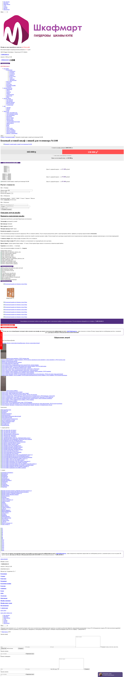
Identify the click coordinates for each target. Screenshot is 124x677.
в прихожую (12, 71)
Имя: (2, 204)
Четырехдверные (10, 102)
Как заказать (6, 1)
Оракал (8, 93)
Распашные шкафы (11, 85)
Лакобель (8, 92)
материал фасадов (7, 88)
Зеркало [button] (9, 340)
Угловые (8, 82)
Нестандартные (10, 103)
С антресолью (9, 104)
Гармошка (8, 86)
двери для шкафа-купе (11, 112)
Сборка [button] (19, 219)
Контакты (5, 3)
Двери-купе (6, 111)
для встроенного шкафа (12, 114)
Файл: (2, 199)
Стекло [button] (5, 340)
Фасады (5, 8)
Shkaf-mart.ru (5, 631)
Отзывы (5, 7)
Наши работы (6, 4)
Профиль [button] (3, 250)
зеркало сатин (9, 119)
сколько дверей (7, 98)
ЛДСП (8, 90)
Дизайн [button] (13, 340)
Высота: (3, 191)
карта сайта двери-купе (6, 613)
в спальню (11, 72)
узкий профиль (10, 123)
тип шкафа (6, 68)
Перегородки (4, 598)
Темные (8, 108)
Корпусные (9, 81)
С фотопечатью (10, 94)
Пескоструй (9, 95)
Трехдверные (9, 101)
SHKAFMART (4, 559)
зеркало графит (10, 117)
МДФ (7, 125)
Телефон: (3, 206)
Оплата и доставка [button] (13, 219)
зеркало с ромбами (10, 130)
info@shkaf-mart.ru (72, 331)
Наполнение (6, 9)
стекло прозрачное (10, 132)
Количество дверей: (5, 193)
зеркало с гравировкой (11, 133)
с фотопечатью (12, 80)
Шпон (7, 97)
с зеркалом (11, 79)
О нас (4, 5)
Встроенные (9, 70)
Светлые (8, 107)
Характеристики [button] (5, 219)
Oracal (7, 126)
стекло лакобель (10, 129)
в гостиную (12, 73)
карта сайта (3, 610)
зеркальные (9, 116)
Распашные (4, 581)
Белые (7, 110)
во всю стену (12, 76)
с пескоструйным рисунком (13, 121)
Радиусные (9, 84)
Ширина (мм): (4, 190)
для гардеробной (10, 115)
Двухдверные (9, 99)
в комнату (11, 75)
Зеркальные (9, 89)
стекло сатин (9, 128)
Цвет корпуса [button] (8, 250)
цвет (4, 106)
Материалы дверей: (5, 198)
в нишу (11, 77)
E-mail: (2, 207)
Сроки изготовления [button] (26, 219)
